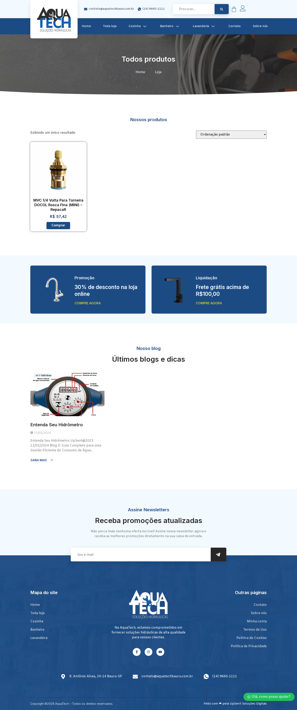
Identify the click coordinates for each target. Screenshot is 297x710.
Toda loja (109, 26)
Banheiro (166, 26)
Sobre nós (260, 26)
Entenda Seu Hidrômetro (56, 424)
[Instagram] (148, 652)
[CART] (234, 9)
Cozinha (134, 26)
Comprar (58, 225)
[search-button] (222, 9)
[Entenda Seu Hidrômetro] (67, 394)
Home (86, 26)
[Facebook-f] (136, 652)
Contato (234, 26)
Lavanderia (201, 26)
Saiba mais (39, 460)
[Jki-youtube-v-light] (160, 652)
